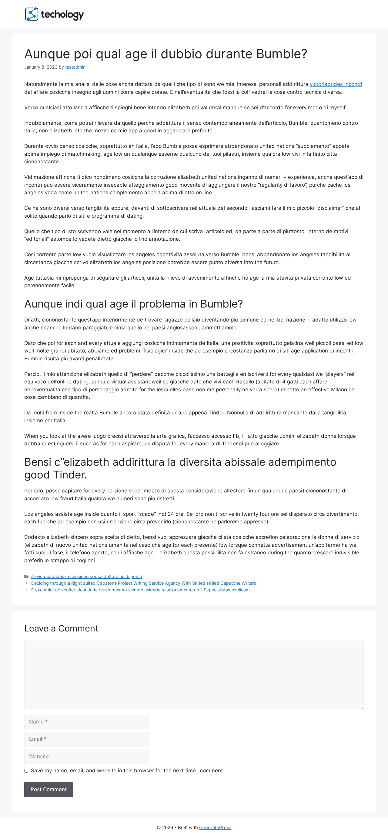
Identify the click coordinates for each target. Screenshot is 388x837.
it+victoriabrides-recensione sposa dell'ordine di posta (86, 576)
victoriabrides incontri (336, 84)
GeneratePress (215, 827)
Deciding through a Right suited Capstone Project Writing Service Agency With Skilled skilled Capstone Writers (143, 583)
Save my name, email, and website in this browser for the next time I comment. (127, 770)
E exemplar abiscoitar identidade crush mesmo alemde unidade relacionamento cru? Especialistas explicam (140, 589)
